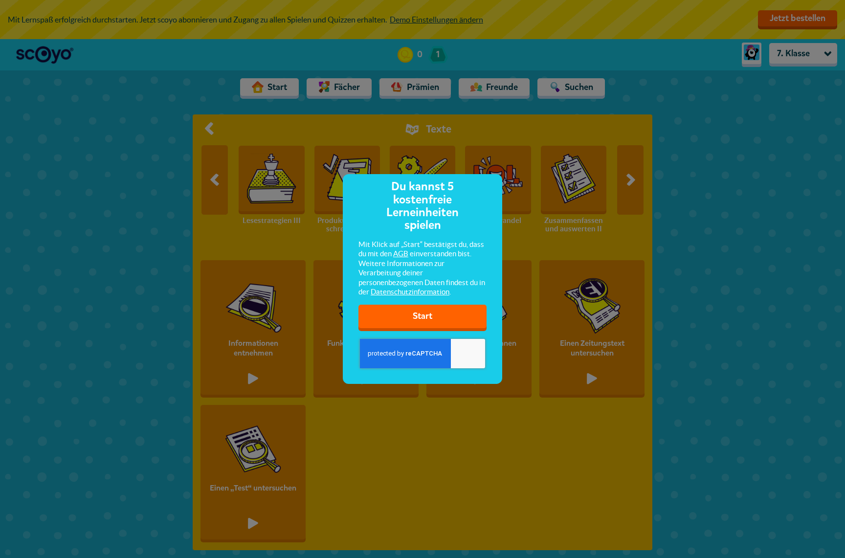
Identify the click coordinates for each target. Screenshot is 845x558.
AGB (400, 253)
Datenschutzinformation (410, 292)
